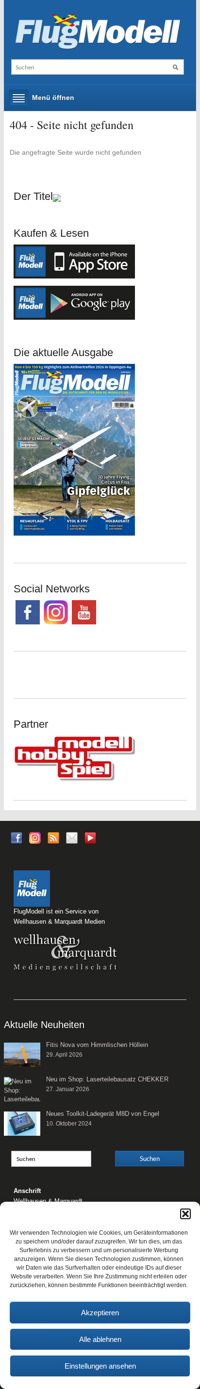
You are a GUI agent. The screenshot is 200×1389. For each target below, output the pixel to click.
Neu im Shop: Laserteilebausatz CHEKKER (107, 1079)
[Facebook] (16, 837)
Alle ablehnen (100, 1339)
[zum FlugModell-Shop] (74, 449)
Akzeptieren (100, 1312)
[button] (185, 1214)
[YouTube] (90, 840)
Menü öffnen (53, 97)
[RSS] (53, 837)
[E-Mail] (72, 837)
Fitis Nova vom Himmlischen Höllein (97, 1044)
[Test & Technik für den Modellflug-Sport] (97, 30)
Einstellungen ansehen (100, 1366)
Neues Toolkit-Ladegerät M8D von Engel (102, 1113)
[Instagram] (35, 837)
